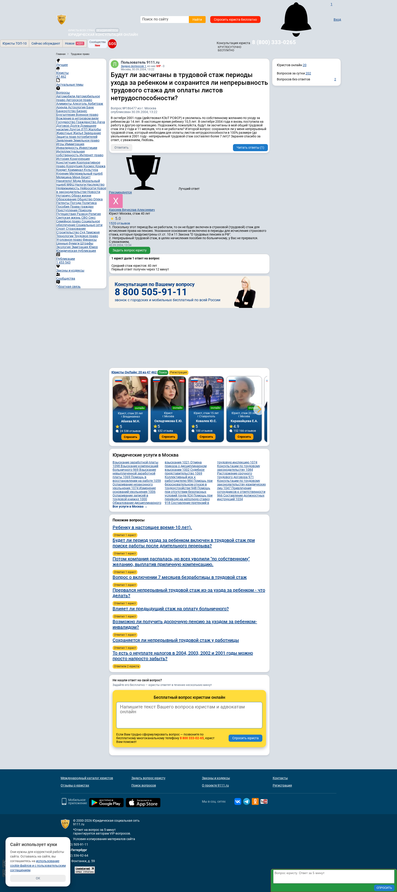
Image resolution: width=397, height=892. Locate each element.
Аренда (62, 107)
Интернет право (91, 155)
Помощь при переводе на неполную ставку (189, 499)
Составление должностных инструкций (240, 497)
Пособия (63, 206)
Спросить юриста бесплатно (235, 19)
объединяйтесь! (107, 30)
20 (304, 65)
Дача (101, 122)
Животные (64, 133)
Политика (89, 203)
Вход (337, 19)
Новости (93, 192)
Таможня (93, 232)
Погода (76, 203)
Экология (63, 247)
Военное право (87, 114)
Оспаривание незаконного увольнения (133, 486)
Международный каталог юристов (87, 778)
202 (308, 73)
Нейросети (88, 188)
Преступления (67, 210)
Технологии (65, 236)
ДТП (84, 129)
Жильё (78, 133)
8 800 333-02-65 (192, 738)
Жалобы (94, 129)
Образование (66, 199)
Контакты (280, 778)
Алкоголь (80, 103)
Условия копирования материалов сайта (104, 839)
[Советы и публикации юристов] (61, 19)
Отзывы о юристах (75, 785)
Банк (90, 107)
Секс (92, 217)
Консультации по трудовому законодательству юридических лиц (241, 484)
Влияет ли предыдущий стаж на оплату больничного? (171, 608)
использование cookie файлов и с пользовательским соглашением (38, 865)
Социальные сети (89, 225)
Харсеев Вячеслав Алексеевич (132, 210)
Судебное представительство (184, 471)
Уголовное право (69, 239)
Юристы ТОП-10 (15, 43)
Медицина (64, 177)
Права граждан (82, 206)
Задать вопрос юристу (130, 250)
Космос (89, 166)
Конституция (66, 162)
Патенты (63, 203)
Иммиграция (74, 144)
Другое (75, 129)
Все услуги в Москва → (130, 506)
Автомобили (66, 96)
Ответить (121, 147)
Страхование (76, 228)
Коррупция (74, 166)
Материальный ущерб (86, 173)
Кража (100, 166)
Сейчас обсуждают (45, 43)
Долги (75, 126)
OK (38, 878)
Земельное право (86, 140)
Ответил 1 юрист (125, 535)
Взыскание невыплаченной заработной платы (134, 473)
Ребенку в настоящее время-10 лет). (152, 527)
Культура (91, 170)
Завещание (92, 133)
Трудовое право (86, 236)
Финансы (90, 239)
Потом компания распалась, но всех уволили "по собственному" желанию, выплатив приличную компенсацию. (181, 561)
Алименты (64, 103)
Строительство (68, 232)
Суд (83, 232)
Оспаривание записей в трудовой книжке (130, 497)
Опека (98, 199)
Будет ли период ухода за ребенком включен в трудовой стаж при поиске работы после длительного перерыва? (184, 542)
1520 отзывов (119, 220)
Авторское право (79, 100)
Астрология (77, 107)
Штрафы (86, 243)
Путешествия (66, 214)
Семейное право (69, 221)
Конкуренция (80, 159)
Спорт (61, 228)
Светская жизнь (68, 217)
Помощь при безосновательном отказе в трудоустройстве (189, 484)
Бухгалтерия (66, 114)
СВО (84, 217)
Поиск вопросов (143, 785)
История (63, 159)
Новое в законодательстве (81, 190)
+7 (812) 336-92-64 (74, 855)
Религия (94, 214)
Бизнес (82, 111)
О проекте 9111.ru (215, 785)
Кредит (62, 170)
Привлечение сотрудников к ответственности (241, 491)
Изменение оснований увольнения (134, 490)
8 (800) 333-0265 (274, 42)
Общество (85, 199)
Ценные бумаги (68, 243)
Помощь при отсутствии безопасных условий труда (187, 491)
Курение (62, 173)
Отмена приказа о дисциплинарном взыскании (186, 466)
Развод (82, 214)
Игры (60, 144)
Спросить (130, 437)
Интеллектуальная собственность (70, 153)
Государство (66, 122)
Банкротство (66, 111)
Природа (85, 210)
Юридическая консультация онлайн (103, 35)
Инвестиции (88, 148)
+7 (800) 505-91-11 (74, 844)
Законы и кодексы (216, 778)
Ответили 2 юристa (126, 666)
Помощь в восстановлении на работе (137, 479)
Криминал (76, 170)
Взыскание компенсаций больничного (135, 468)
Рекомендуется (120, 192)
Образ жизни (81, 195)
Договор (63, 126)
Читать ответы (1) (250, 147)
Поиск (163, 372)
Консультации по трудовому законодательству (238, 468)
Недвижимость (68, 188)
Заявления (64, 140)
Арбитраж (95, 103)
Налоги (81, 184)
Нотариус (63, 195)
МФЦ (71, 184)
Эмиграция (80, 247)
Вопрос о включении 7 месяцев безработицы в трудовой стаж (180, 577)
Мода (77, 181)
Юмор (93, 247)
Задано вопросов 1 (133, 66)
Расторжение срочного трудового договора (235, 475)
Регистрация (178, 372)
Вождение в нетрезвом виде (77, 118)
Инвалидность (67, 148)
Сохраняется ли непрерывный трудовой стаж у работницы (176, 640)
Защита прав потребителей (76, 137)
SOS (112, 44)
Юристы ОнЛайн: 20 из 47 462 (134, 372)
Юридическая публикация (76, 251)
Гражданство (86, 122)
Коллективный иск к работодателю (180, 479)
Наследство (96, 184)
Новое (74, 43)
